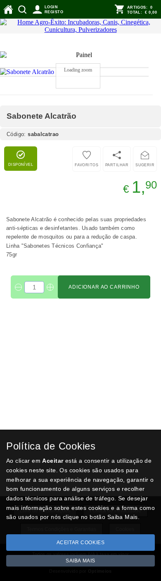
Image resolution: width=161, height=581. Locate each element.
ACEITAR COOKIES (81, 542)
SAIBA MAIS (80, 560)
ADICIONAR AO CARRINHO (104, 279)
